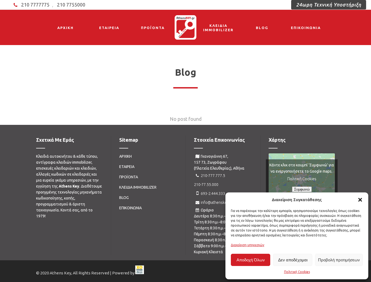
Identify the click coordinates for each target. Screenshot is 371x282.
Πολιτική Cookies (297, 272)
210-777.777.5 (213, 175)
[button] (360, 199)
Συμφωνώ (302, 189)
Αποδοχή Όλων (251, 260)
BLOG (124, 197)
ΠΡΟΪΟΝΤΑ (128, 177)
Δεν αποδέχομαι (292, 260)
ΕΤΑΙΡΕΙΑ (126, 166)
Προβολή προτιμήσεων (339, 260)
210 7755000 (71, 4)
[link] (139, 273)
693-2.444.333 (213, 193)
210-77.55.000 (206, 184)
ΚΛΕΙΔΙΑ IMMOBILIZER (137, 187)
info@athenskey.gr (217, 202)
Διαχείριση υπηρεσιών (247, 245)
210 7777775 (35, 4)
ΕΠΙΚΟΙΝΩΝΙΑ (130, 208)
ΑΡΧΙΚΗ (125, 156)
